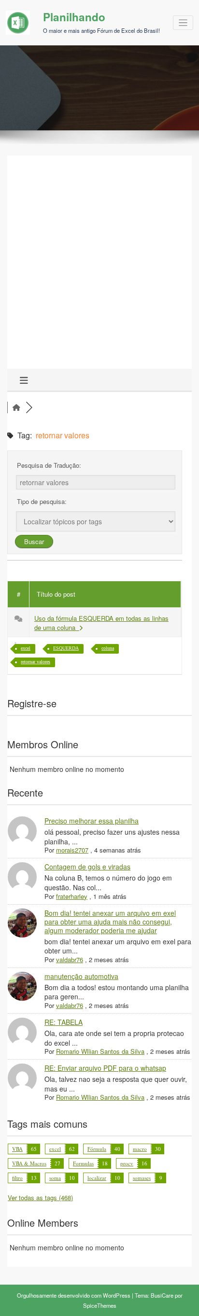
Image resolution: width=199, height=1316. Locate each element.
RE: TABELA (63, 1022)
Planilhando (74, 17)
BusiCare (162, 1295)
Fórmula (96, 1148)
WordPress (116, 1295)
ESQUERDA (66, 648)
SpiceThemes (99, 1305)
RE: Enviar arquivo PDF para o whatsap (105, 1068)
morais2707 (72, 849)
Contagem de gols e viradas (87, 866)
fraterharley (71, 896)
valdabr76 (69, 959)
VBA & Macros (29, 1163)
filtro (17, 1177)
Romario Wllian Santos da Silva (100, 1051)
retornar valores (35, 661)
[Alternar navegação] (183, 22)
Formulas (83, 1163)
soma (55, 1177)
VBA (17, 1148)
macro (140, 1148)
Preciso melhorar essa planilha (91, 821)
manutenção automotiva (81, 976)
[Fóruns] (16, 407)
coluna (107, 648)
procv (126, 1163)
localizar (96, 1177)
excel (25, 648)
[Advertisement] (99, 264)
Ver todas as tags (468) (40, 1197)
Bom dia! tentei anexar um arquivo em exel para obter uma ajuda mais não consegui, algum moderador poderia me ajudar (110, 921)
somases (142, 1177)
